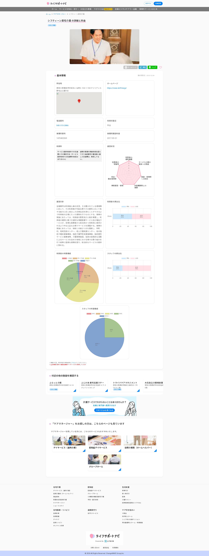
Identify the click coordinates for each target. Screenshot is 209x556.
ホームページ (132, 67)
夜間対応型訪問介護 (60, 500)
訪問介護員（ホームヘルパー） (63, 493)
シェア (154, 67)
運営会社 (106, 547)
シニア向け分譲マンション (131, 519)
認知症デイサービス (94, 490)
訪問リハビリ (57, 522)
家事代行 (125, 490)
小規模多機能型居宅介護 (96, 497)
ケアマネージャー (59, 503)
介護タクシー (126, 500)
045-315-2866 (62, 125)
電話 (144, 67)
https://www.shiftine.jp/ (117, 88)
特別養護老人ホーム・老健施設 (132, 522)
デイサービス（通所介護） (62, 490)
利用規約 (115, 547)
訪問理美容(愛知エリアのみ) (131, 503)
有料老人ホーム (127, 516)
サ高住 (124, 513)
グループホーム (93, 493)
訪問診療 (56, 513)
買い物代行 (126, 493)
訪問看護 (56, 516)
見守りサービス (93, 513)
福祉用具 (56, 497)
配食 (123, 497)
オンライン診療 (58, 525)
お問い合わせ (95, 547)
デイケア (56, 519)
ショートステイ (58, 506)
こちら (73, 362)
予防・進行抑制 (93, 500)
